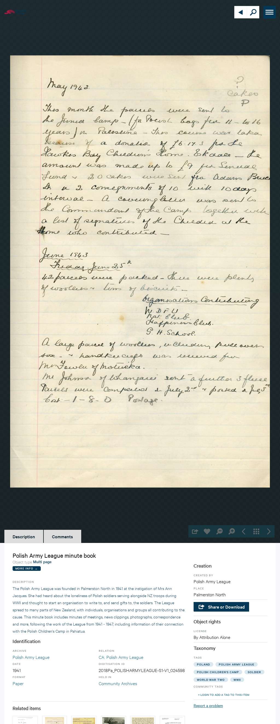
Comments (62, 536)
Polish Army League (31, 657)
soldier (254, 672)
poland (203, 664)
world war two (211, 680)
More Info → (26, 568)
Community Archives (118, 683)
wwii (237, 680)
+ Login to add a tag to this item (223, 695)
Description (24, 536)
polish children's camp (218, 672)
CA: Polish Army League (121, 657)
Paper (18, 683)
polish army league (236, 664)
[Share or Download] (194, 531)
